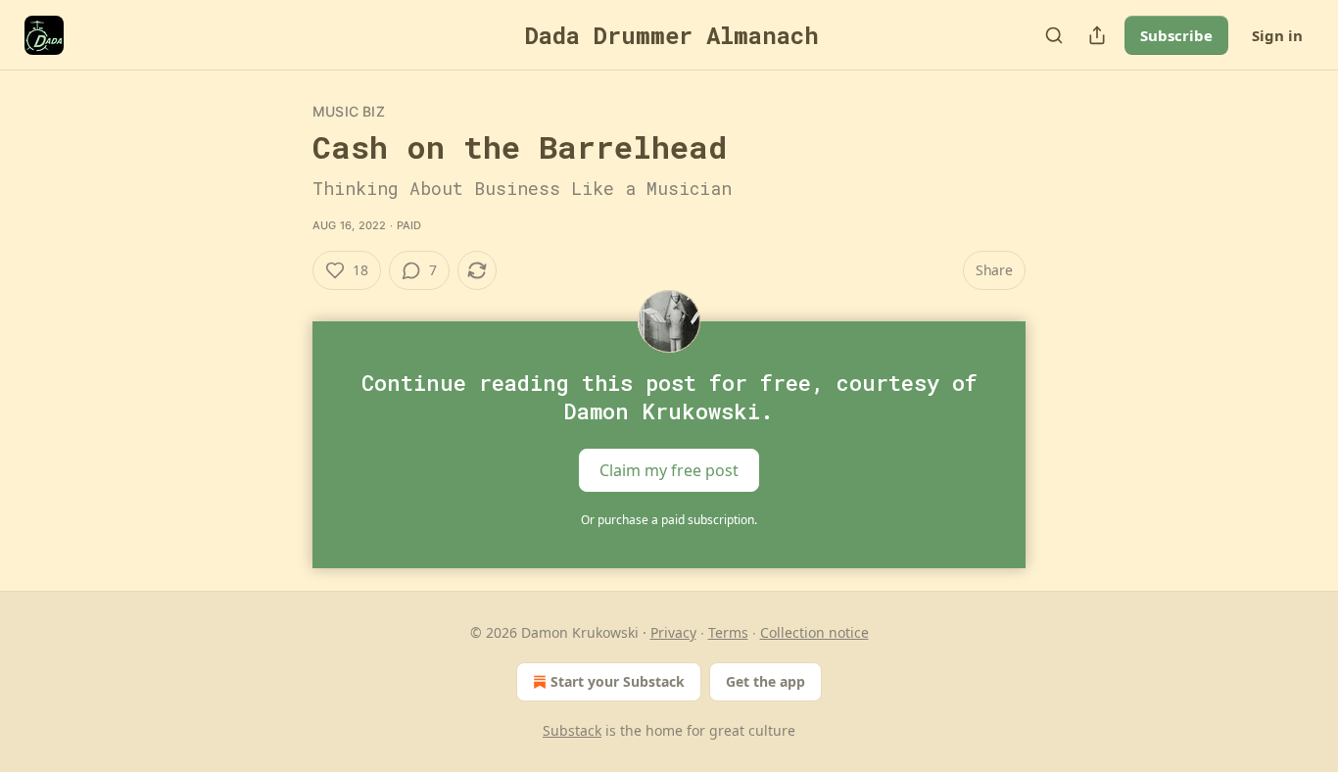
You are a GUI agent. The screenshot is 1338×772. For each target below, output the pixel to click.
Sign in (1277, 35)
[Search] (1054, 35)
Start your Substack (617, 681)
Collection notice (814, 632)
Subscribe (1176, 35)
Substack (572, 730)
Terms (728, 632)
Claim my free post (669, 470)
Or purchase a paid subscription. (669, 519)
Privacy (673, 632)
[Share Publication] (1097, 35)
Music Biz (348, 111)
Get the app (765, 681)
